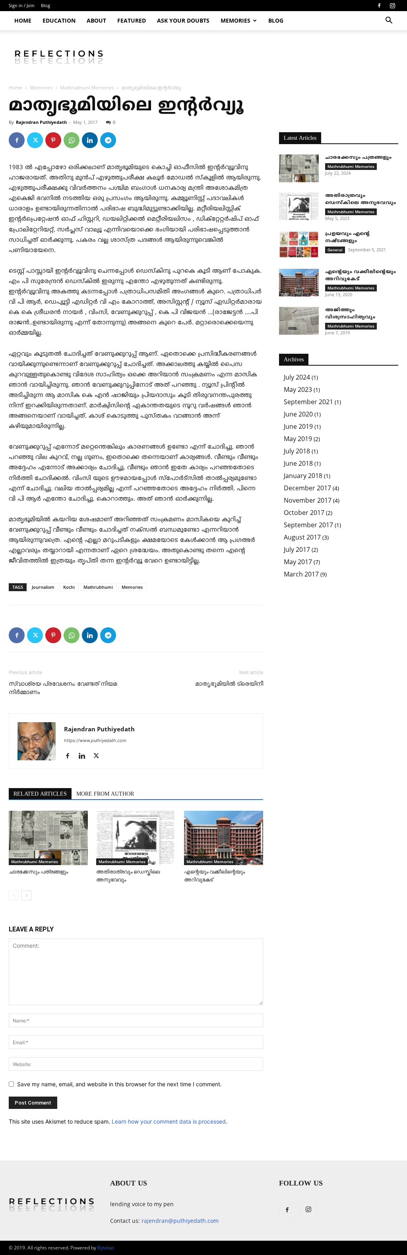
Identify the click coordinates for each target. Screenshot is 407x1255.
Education (59, 20)
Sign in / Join (22, 5)
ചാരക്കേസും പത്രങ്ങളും (38, 872)
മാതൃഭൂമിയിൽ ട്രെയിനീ (229, 683)
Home (22, 20)
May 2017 (298, 561)
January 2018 (303, 475)
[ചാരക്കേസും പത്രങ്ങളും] (48, 838)
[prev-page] (14, 895)
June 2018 (298, 463)
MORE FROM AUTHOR (105, 794)
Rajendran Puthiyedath (41, 122)
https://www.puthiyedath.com (95, 740)
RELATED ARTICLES (40, 794)
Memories (235, 20)
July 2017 (297, 549)
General (335, 250)
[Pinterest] (53, 140)
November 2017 (307, 500)
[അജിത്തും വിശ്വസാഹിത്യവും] (299, 321)
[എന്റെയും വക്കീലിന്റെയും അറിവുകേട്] (223, 838)
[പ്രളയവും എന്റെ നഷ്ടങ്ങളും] (299, 244)
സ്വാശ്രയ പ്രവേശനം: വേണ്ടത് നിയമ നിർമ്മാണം (63, 688)
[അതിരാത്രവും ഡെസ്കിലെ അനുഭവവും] (135, 838)
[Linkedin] (90, 140)
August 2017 (302, 537)
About (96, 20)
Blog (45, 5)
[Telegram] (108, 140)
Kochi (69, 587)
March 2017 (301, 574)
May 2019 (298, 438)
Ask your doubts (183, 20)
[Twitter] (35, 140)
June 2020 (298, 414)
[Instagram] (392, 5)
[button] (388, 21)
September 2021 (308, 401)
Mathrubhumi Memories (87, 87)
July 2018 (297, 451)
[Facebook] (379, 5)
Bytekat (105, 1247)
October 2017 (304, 512)
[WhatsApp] (71, 140)
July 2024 (297, 377)
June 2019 (298, 426)
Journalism (43, 587)
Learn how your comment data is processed (169, 1121)
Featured (131, 20)
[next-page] (26, 895)
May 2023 (298, 389)
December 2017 (307, 488)
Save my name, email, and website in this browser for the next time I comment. (119, 1084)
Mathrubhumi (98, 587)
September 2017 (308, 525)
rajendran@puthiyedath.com (180, 1220)
